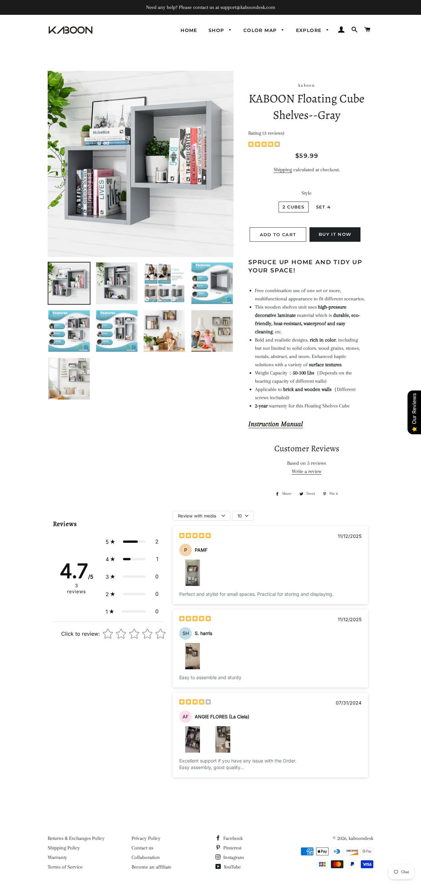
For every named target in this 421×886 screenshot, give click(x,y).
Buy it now (335, 234)
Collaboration (146, 857)
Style (306, 193)
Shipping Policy (64, 848)
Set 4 (323, 206)
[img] (264, 145)
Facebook (232, 838)
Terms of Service (65, 867)
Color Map (261, 30)
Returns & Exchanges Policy (76, 838)
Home (189, 30)
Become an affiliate (151, 867)
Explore (309, 30)
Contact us (142, 848)
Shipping (283, 170)
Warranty (57, 857)
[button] (132, 541)
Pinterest (231, 848)
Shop (217, 30)
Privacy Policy (146, 838)
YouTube (231, 867)
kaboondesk (361, 838)
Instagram (233, 857)
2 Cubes (294, 206)
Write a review (306, 471)
